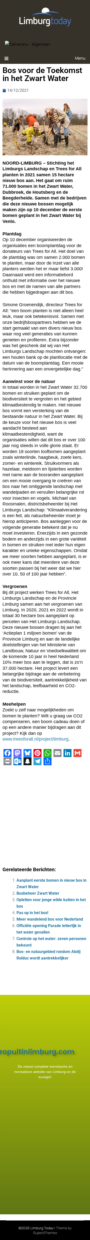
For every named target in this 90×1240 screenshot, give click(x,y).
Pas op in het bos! (32, 912)
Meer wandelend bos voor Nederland (49, 919)
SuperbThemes (45, 1232)
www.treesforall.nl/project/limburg (35, 739)
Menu (80, 58)
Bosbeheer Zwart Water (37, 893)
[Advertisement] (45, 814)
